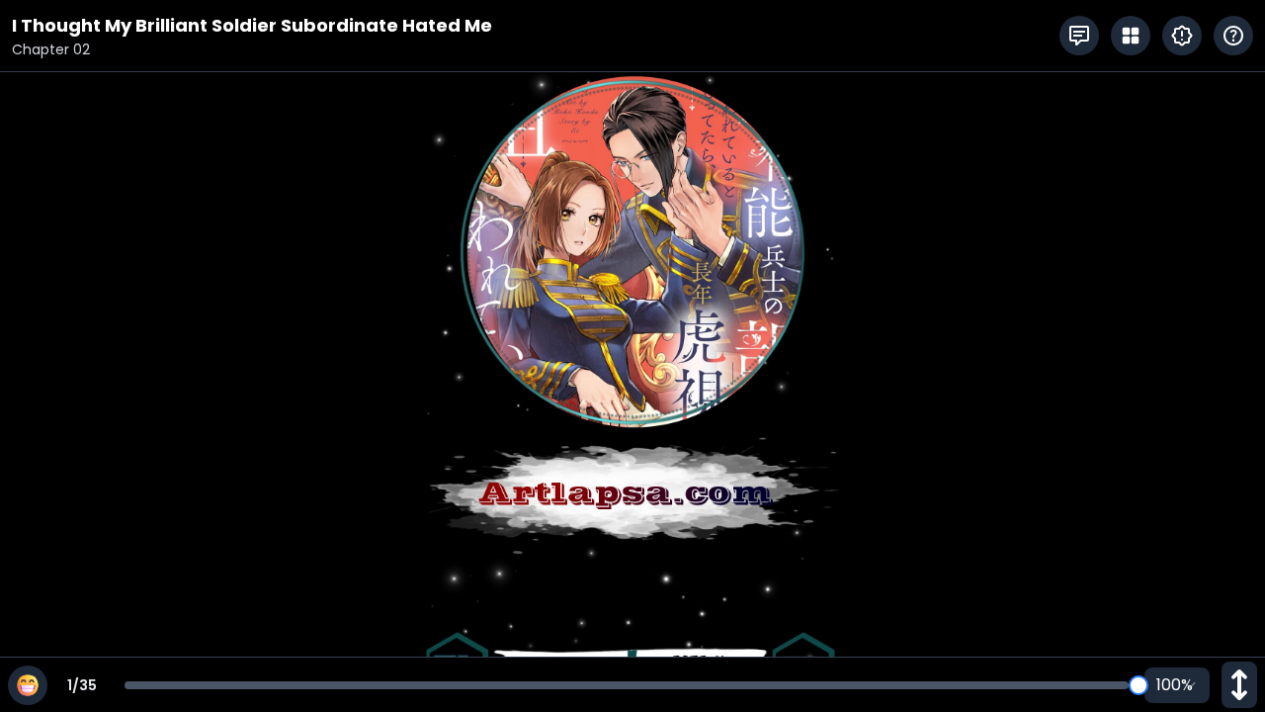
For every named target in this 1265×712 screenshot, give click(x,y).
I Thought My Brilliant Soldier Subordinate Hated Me (252, 25)
